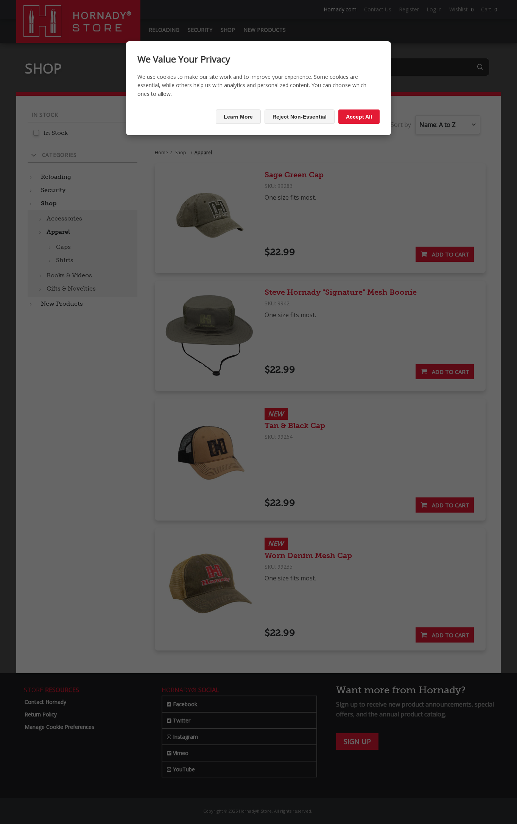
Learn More (238, 117)
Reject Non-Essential (300, 117)
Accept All (359, 117)
